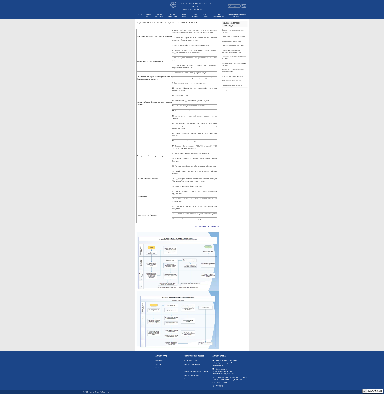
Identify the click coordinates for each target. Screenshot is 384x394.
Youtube (158, 368)
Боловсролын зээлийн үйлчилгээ (231, 41)
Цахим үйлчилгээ (227, 90)
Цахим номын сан (190, 368)
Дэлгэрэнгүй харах (220, 382)
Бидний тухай (148, 15)
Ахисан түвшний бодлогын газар (196, 371)
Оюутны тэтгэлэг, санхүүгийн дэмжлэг (233, 36)
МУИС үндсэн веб (190, 360)
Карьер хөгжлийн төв (218, 15)
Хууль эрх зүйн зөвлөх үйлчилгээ (231, 81)
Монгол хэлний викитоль (193, 379)
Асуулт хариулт (206, 15)
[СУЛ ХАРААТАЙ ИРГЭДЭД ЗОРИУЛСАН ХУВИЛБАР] (364, 391)
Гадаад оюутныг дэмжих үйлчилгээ (232, 76)
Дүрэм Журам (184, 15)
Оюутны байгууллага (172, 15)
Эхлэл (140, 14)
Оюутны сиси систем (192, 364)
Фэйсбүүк (159, 360)
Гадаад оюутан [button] (194, 15)
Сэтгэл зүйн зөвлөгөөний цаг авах (236, 15)
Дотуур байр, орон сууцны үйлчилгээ (233, 45)
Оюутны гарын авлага (192, 375)
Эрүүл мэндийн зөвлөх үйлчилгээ (232, 85)
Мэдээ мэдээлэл (159, 15)
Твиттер (158, 364)
